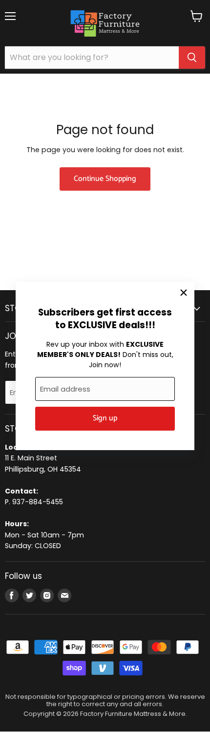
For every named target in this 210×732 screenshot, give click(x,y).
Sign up (105, 418)
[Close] (183, 292)
